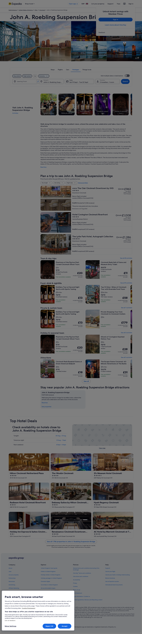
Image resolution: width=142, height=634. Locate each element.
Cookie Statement (28, 608)
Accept (64, 626)
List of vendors (10, 620)
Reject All (49, 626)
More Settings (10, 626)
